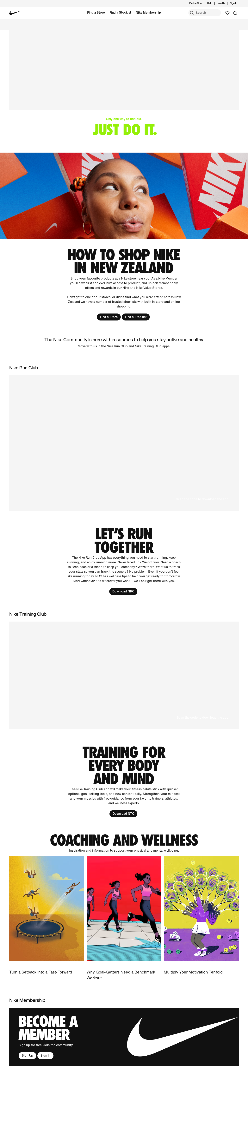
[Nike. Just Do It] (124, 196)
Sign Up (27, 1055)
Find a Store (96, 12)
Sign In (45, 1055)
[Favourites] (227, 12)
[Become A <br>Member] (124, 1037)
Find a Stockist (120, 12)
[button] (124, 443)
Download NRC (123, 591)
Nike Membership (148, 12)
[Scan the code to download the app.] (124, 675)
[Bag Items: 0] (235, 12)
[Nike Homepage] (15, 13)
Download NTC (123, 813)
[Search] (191, 12)
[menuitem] (213, 3)
